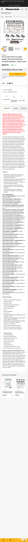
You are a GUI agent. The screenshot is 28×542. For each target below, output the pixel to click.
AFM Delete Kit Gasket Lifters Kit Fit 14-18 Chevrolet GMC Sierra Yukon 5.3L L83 (8, 393)
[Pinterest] (12, 83)
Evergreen (4, 55)
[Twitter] (10, 83)
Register (18, 5)
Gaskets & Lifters (12, 91)
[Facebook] (8, 83)
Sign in (14, 5)
